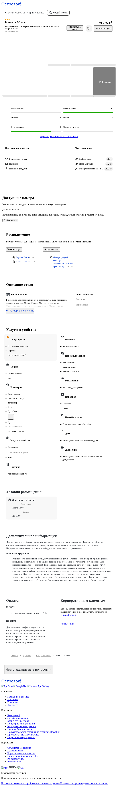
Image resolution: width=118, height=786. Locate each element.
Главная (14, 655)
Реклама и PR (14, 761)
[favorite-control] (89, 28)
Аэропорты (51, 249)
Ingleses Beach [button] (22, 257)
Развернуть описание (22, 310)
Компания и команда (18, 696)
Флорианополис (43, 655)
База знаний (13, 715)
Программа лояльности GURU (23, 734)
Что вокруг (14, 249)
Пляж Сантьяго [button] (23, 262)
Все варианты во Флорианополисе (26, 12)
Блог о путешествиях (18, 721)
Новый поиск (60, 12)
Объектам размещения (19, 748)
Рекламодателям (15, 759)
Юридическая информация (21, 726)
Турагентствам (15, 750)
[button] (24, 66)
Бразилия (27, 655)
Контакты (12, 699)
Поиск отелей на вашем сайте (23, 756)
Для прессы (13, 705)
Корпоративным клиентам (21, 753)
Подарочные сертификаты (21, 737)
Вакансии (12, 702)
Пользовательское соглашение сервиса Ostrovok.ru (33, 732)
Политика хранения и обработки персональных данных (30, 783)
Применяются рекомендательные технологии (84, 783)
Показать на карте (75, 28)
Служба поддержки (17, 718)
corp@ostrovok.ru (68, 615)
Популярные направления (21, 723)
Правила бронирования (19, 729)
